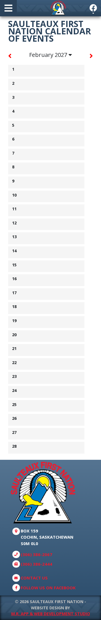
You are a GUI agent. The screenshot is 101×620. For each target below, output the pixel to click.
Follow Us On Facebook (48, 587)
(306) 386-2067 (36, 554)
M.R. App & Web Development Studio (50, 613)
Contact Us (34, 578)
